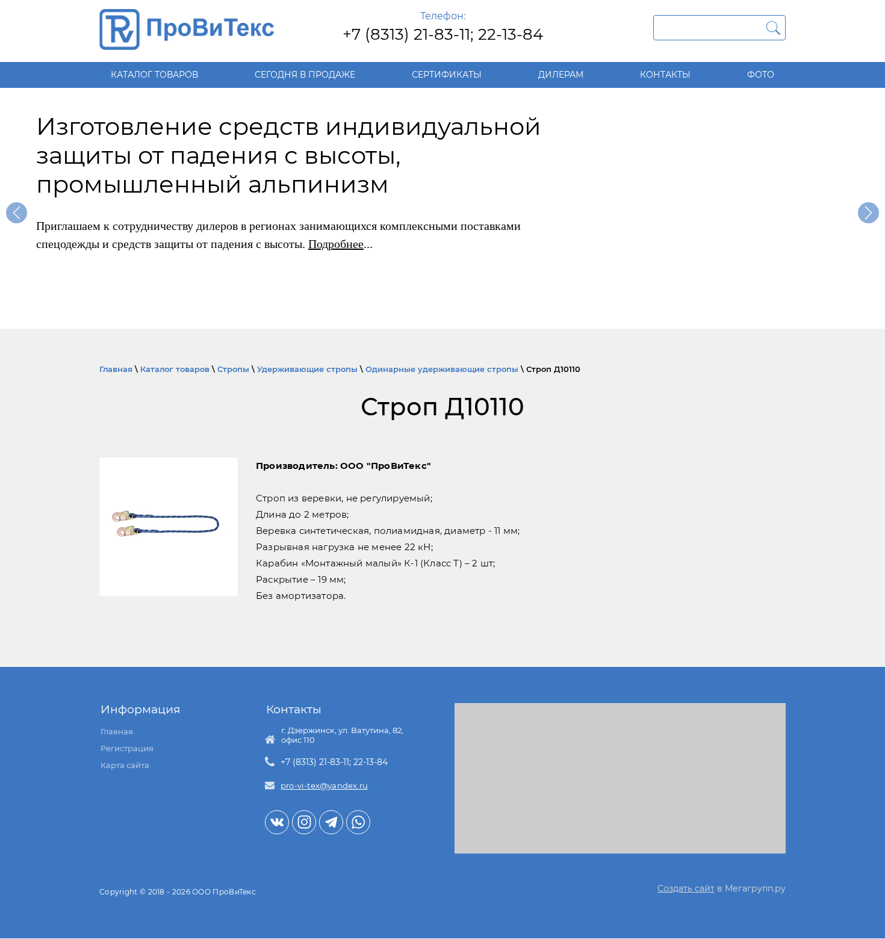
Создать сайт (686, 888)
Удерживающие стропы (307, 369)
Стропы (233, 369)
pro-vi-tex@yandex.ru (324, 785)
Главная (115, 369)
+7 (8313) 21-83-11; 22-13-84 (443, 34)
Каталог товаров (175, 369)
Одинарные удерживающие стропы (441, 369)
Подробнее (336, 243)
